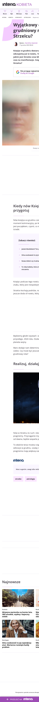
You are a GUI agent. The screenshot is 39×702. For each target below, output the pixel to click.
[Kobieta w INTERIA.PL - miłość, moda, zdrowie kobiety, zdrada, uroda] (24, 4)
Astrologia (27, 17)
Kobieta (10, 17)
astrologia (31, 479)
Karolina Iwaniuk (31, 43)
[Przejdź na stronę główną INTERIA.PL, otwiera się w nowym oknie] (9, 4)
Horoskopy (18, 17)
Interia (4, 17)
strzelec (18, 479)
